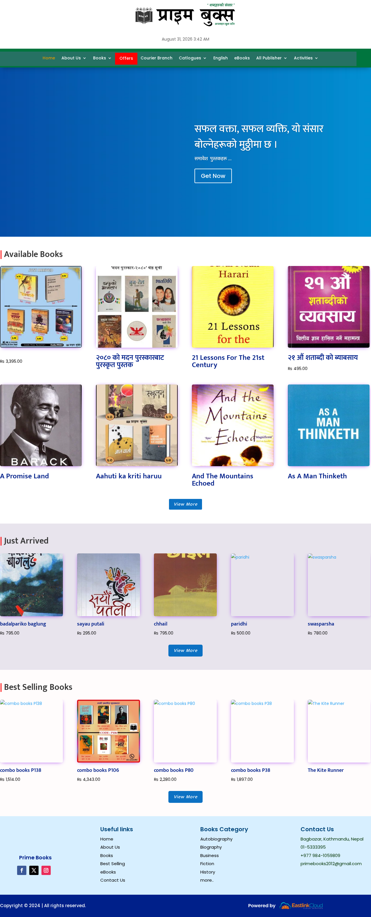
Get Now (213, 176)
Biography (211, 847)
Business (209, 855)
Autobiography (216, 839)
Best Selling (112, 864)
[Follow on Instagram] (46, 870)
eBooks (242, 58)
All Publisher (269, 58)
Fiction (207, 864)
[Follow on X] (34, 870)
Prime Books (35, 857)
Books (99, 58)
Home (49, 58)
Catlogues (190, 58)
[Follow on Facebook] (21, 870)
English (220, 58)
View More (185, 504)
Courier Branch (156, 58)
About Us (71, 58)
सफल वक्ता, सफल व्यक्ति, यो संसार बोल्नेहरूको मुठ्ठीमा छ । (258, 136)
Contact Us (112, 880)
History (207, 872)
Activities (303, 58)
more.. (207, 880)
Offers (126, 58)
